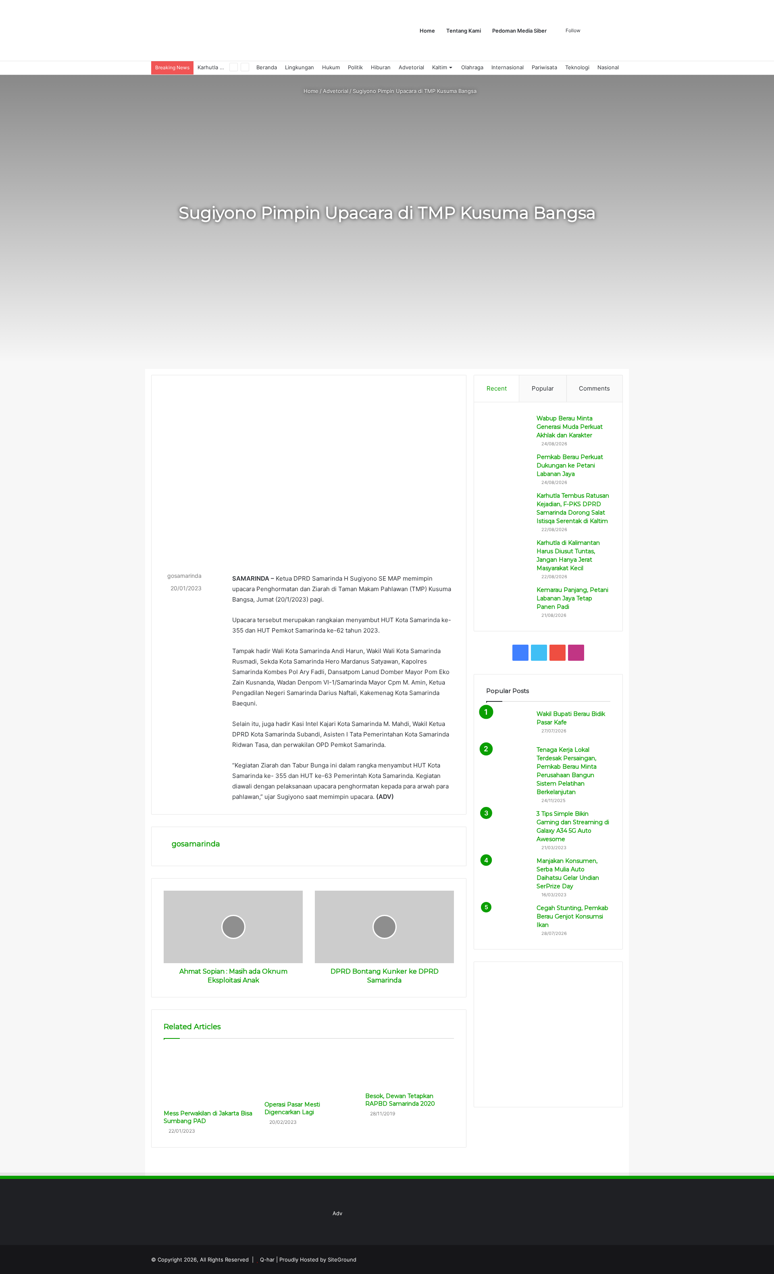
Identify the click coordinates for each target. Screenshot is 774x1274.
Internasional (507, 67)
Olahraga (472, 67)
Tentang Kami (463, 30)
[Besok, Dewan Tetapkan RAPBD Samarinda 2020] (409, 1067)
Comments (594, 388)
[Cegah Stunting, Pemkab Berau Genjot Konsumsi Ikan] (508, 919)
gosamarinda (184, 575)
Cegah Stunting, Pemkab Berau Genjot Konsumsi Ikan (572, 916)
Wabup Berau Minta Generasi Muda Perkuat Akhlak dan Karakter (570, 427)
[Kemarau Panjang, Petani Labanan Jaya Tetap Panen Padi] (508, 601)
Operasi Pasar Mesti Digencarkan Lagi (292, 1108)
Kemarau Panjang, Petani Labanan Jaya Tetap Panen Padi (572, 598)
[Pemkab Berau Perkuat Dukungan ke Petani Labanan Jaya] (508, 468)
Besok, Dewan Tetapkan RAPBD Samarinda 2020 (400, 1099)
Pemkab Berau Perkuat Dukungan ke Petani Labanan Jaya (570, 465)
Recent (497, 388)
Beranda (266, 67)
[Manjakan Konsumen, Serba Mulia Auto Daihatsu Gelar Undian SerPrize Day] (508, 872)
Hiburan (381, 67)
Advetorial (411, 67)
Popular (543, 388)
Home (427, 30)
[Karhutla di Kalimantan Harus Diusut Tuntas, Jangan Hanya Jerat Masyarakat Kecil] (508, 554)
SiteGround (342, 1259)
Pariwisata (544, 67)
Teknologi (577, 67)
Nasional (608, 67)
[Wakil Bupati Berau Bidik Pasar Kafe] (508, 725)
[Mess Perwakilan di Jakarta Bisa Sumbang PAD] (208, 1076)
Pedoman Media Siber (519, 30)
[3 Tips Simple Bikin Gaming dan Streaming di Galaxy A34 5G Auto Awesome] (508, 825)
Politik (355, 67)
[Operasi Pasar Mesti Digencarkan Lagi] (308, 1072)
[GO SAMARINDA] (272, 30)
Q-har (267, 1259)
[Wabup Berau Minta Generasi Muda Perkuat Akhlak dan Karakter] (508, 429)
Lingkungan (299, 67)
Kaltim (439, 67)
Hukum (331, 67)
